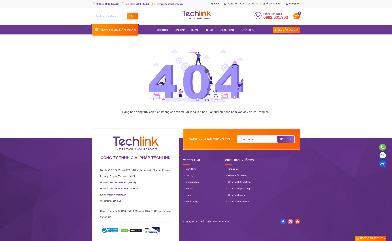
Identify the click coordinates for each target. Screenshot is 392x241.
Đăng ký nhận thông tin (209, 139)
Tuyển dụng (247, 29)
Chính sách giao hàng (239, 188)
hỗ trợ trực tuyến (372, 238)
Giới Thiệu (162, 29)
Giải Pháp (180, 29)
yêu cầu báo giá (288, 29)
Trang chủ (263, 112)
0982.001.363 (112, 4)
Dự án (194, 29)
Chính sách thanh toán (239, 182)
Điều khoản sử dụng (238, 175)
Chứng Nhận (226, 29)
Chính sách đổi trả (237, 195)
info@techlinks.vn (173, 4)
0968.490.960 (142, 4)
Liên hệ (189, 175)
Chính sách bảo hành (238, 201)
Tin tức (208, 29)
